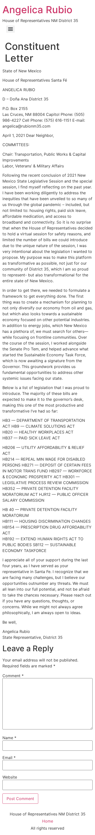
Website (9, 777)
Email (9, 757)
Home (47, 821)
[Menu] (10, 29)
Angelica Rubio (37, 10)
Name (9, 738)
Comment (13, 676)
